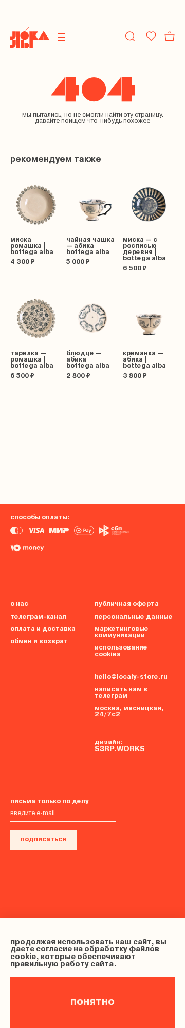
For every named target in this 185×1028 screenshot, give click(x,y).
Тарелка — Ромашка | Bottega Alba (31, 360)
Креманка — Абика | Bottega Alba (144, 360)
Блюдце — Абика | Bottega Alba (87, 360)
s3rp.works (120, 749)
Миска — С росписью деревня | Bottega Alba (144, 249)
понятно (92, 1002)
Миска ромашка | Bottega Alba (31, 246)
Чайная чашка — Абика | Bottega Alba (90, 246)
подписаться (43, 839)
